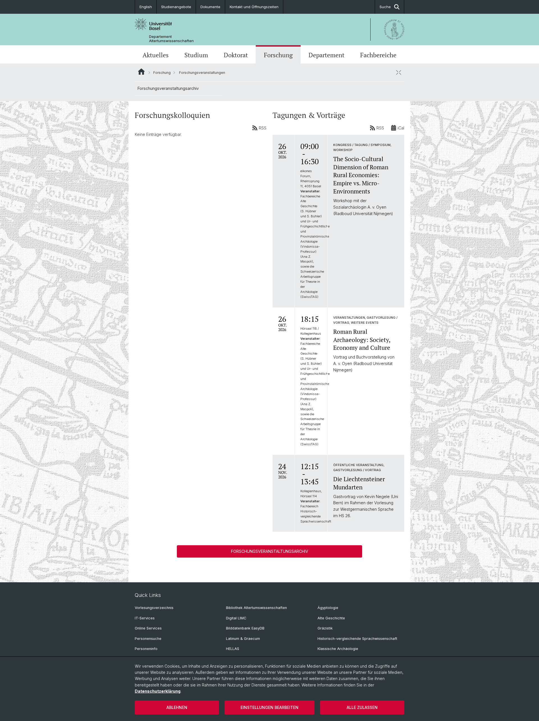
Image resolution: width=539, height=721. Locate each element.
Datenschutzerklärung (158, 691)
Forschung (278, 55)
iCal (401, 128)
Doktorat (236, 55)
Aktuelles (156, 55)
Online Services (148, 628)
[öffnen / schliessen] (398, 72)
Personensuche (148, 638)
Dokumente (210, 6)
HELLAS (232, 649)
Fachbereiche (378, 55)
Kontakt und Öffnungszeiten (254, 6)
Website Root (141, 72)
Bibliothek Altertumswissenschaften (256, 608)
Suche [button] (385, 6)
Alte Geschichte (331, 618)
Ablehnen (176, 707)
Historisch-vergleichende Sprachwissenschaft (357, 638)
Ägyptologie (328, 608)
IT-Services (145, 618)
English (146, 6)
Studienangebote (176, 6)
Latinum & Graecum (243, 638)
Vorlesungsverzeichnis (154, 608)
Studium (196, 55)
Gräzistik (325, 628)
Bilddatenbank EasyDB (245, 628)
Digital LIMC (236, 618)
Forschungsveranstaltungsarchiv (168, 88)
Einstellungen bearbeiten (269, 707)
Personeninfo (146, 649)
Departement (326, 55)
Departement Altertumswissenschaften (171, 39)
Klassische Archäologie (338, 649)
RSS (262, 128)
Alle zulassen (362, 707)
